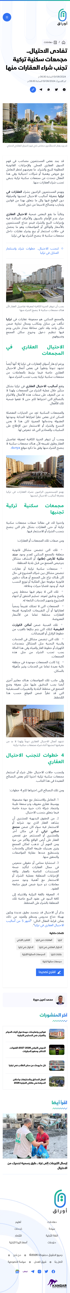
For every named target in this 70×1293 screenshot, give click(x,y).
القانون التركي (23, 940)
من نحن (17, 1255)
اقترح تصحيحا (47, 972)
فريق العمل (40, 1262)
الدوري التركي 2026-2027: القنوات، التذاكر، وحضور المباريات (27, 1049)
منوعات (52, 1243)
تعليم (18, 1222)
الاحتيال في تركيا (25, 947)
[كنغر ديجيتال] (35, 1284)
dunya (15, 448)
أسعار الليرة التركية (18, 1243)
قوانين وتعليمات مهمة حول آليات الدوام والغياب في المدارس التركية (26, 1034)
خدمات (18, 1229)
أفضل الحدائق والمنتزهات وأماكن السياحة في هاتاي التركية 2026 (29, 1081)
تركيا (60, 940)
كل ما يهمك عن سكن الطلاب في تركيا (27, 1066)
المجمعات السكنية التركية (33, 954)
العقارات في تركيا (44, 940)
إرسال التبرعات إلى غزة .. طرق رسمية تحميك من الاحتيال (37, 1166)
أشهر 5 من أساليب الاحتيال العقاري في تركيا (35, 923)
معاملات (52, 1222)
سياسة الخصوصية (17, 1262)
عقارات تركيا (56, 954)
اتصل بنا (59, 1262)
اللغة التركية (52, 1236)
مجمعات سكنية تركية (52, 962)
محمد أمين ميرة (43, 1000)
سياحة (52, 1229)
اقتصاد (18, 1236)
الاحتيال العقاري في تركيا (50, 947)
